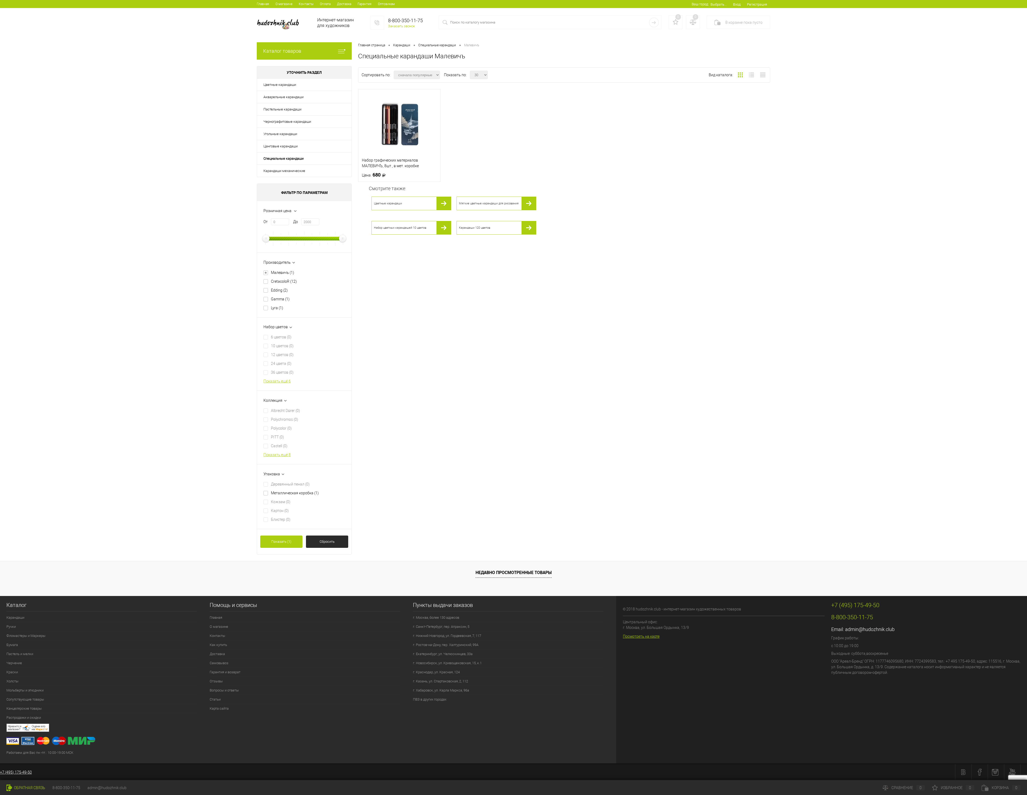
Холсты (12, 681)
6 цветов (281, 337)
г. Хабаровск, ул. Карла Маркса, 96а (441, 690)
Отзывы (216, 681)
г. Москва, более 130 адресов (436, 618)
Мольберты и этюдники (25, 690)
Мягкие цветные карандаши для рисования (489, 203)
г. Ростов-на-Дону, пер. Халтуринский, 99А (445, 645)
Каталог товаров (282, 51)
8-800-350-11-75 (66, 788)
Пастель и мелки (19, 654)
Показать (281, 542)
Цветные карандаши (279, 85)
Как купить (218, 645)
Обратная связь (29, 788)
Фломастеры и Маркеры (25, 636)
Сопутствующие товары (25, 699)
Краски (12, 672)
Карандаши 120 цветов (474, 228)
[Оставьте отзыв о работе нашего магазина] (311, 728)
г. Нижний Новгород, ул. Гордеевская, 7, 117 (447, 636)
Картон (280, 511)
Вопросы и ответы (224, 690)
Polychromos (284, 419)
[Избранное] (676, 22)
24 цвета (281, 363)
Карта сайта (219, 708)
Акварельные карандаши (283, 97)
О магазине (283, 4)
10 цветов (282, 346)
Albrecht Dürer (285, 410)
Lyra (277, 308)
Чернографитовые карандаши (287, 122)
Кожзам (280, 502)
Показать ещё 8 (277, 455)
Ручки (11, 627)
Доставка (344, 4)
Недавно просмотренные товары (514, 572)
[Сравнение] (693, 22)
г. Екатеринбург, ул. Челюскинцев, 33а (443, 654)
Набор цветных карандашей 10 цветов (400, 228)
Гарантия (364, 4)
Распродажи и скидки (23, 718)
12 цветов (282, 355)
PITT (277, 437)
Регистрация (757, 4)
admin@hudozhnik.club (870, 629)
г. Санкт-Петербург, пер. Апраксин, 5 (441, 627)
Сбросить (327, 542)
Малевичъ (282, 272)
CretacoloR (284, 281)
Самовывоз (219, 663)
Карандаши (15, 618)
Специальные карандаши (283, 158)
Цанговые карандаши (280, 146)
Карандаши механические (284, 171)
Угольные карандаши (280, 134)
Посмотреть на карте (641, 636)
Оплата (325, 4)
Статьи (215, 699)
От (265, 222)
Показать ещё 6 (277, 381)
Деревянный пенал (290, 484)
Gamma (280, 299)
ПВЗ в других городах (429, 699)
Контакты (306, 4)
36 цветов (282, 372)
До (295, 222)
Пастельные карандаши (282, 109)
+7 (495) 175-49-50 (16, 772)
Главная (263, 4)
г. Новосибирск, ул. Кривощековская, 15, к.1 (447, 663)
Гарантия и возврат (225, 672)
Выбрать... (718, 4)
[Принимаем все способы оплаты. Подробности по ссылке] (311, 741)
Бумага (12, 645)
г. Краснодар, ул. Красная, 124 (436, 672)
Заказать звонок (401, 26)
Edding (279, 290)
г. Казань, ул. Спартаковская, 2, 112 (440, 681)
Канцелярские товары (24, 708)
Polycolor (281, 428)
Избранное (956, 788)
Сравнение (906, 788)
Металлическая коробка (295, 493)
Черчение (14, 663)
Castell (279, 446)
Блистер (280, 519)
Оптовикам (386, 4)
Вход (737, 4)
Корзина (1004, 788)
